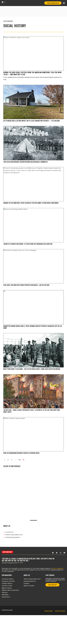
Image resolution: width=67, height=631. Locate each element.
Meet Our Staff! (29, 586)
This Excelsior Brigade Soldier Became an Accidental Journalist (25, 162)
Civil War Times (7, 586)
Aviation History (7, 583)
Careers (26, 583)
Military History (7, 588)
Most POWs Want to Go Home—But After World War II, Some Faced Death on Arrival (31, 369)
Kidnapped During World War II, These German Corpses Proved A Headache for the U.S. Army (32, 327)
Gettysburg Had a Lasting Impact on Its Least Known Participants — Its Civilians (31, 121)
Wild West (5, 595)
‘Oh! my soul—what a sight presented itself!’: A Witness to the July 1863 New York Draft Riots (31, 411)
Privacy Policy (49, 611)
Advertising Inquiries (12, 537)
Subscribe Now (53, 3)
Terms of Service (60, 611)
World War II (6, 597)
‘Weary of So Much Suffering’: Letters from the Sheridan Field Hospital (28, 244)
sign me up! (52, 585)
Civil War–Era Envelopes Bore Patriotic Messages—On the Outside (26, 285)
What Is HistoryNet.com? (14, 535)
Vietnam (5, 592)
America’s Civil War (8, 581)
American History (8, 579)
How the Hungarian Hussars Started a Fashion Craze (21, 453)
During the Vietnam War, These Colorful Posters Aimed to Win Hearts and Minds (30, 203)
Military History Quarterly (10, 590)
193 (20, 460)
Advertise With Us (30, 581)
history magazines (57, 568)
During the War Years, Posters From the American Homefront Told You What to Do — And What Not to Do (32, 73)
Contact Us (9, 532)
